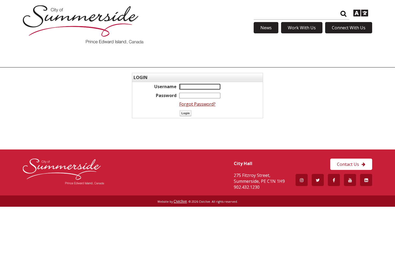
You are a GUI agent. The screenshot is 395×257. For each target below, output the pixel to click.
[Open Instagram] (302, 180)
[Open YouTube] (350, 180)
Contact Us (348, 164)
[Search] (343, 14)
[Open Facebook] (334, 180)
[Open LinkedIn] (366, 180)
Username (165, 87)
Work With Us (302, 28)
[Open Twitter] (318, 180)
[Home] (83, 42)
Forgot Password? (197, 104)
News (266, 28)
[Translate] (360, 13)
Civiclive (180, 201)
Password (166, 95)
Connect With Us (348, 28)
